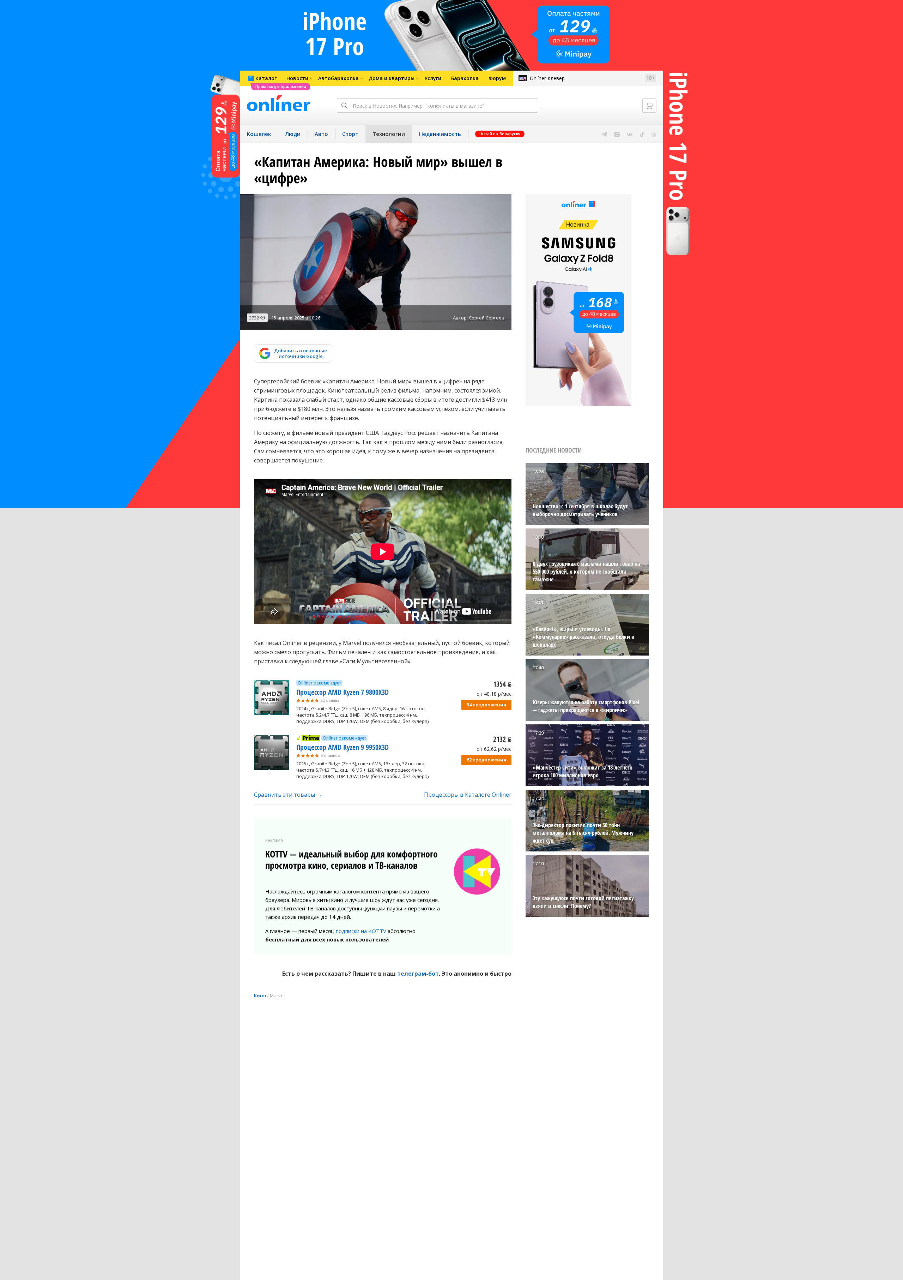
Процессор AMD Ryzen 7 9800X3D (342, 692)
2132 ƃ (502, 739)
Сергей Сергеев (486, 318)
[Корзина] (649, 105)
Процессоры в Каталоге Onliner (467, 794)
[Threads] (653, 134)
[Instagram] (617, 134)
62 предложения (486, 759)
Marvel (277, 995)
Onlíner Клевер (547, 78)
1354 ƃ (502, 684)
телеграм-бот (418, 973)
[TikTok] (642, 134)
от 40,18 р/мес (494, 693)
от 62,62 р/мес (494, 749)
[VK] (630, 134)
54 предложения (486, 704)
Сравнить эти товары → (288, 794)
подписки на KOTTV (361, 930)
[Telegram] (604, 134)
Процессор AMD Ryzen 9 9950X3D (342, 747)
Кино (260, 995)
